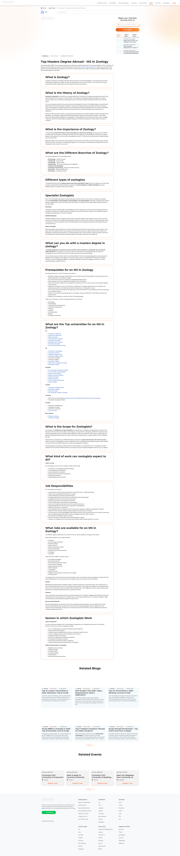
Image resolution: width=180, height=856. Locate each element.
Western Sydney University (55, 375)
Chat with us (50, 812)
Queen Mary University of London (57, 363)
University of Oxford (53, 352)
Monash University (53, 377)
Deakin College (52, 382)
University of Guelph (53, 389)
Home (44, 8)
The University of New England (57, 372)
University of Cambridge (55, 351)
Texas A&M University (54, 340)
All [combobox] (46, 12)
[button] (88, 802)
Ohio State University (54, 344)
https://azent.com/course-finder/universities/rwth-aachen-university (81, 398)
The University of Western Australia (58, 370)
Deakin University (53, 378)
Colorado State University (55, 338)
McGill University (52, 391)
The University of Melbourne (56, 380)
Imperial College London (55, 354)
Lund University (52, 410)
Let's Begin (127, 29)
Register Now (53, 783)
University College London (55, 356)
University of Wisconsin (54, 335)
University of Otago (53, 418)
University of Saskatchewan (56, 387)
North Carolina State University (57, 345)
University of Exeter (53, 364)
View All (89, 745)
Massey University (53, 416)
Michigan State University (55, 342)
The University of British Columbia (57, 392)
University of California (54, 333)
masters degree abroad (87, 67)
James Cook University (54, 373)
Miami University (53, 337)
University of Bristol (53, 361)
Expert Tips (52, 8)
